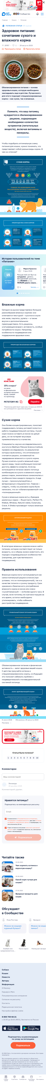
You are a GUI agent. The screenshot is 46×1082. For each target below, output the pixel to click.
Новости (6, 977)
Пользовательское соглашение (14, 996)
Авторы (5, 980)
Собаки (5, 969)
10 (37, 758)
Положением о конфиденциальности (18, 820)
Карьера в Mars (8, 992)
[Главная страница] (6, 15)
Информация (8, 984)
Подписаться (23, 1045)
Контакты (6, 1003)
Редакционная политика (12, 1007)
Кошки (5, 973)
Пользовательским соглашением (27, 818)
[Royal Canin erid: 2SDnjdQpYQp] (23, 394)
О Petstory (6, 988)
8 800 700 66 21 (9, 1017)
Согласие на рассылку (11, 999)
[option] (8, 278)
